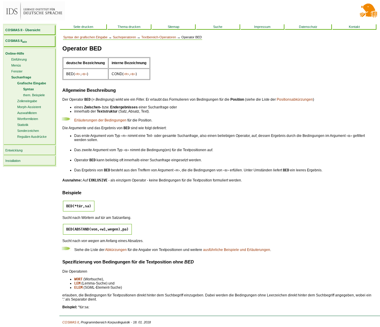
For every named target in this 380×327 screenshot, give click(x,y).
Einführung (19, 59)
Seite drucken (83, 27)
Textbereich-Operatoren (158, 37)
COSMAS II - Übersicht (22, 30)
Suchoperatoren (124, 37)
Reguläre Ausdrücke (32, 136)
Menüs (16, 65)
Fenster (17, 71)
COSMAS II (16, 40)
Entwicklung (14, 150)
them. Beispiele (34, 95)
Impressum (262, 27)
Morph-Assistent (29, 107)
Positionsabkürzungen (295, 99)
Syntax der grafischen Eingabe (85, 37)
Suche (217, 27)
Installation (12, 160)
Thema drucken (129, 27)
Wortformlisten (27, 119)
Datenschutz (308, 27)
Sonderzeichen (28, 130)
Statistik (22, 125)
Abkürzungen (116, 250)
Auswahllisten (27, 113)
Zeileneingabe (27, 101)
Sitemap (173, 27)
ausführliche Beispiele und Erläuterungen (236, 250)
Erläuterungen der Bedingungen (100, 120)
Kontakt (354, 27)
